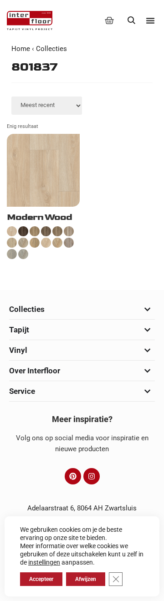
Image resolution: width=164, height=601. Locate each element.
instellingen (44, 562)
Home (20, 49)
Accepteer (41, 579)
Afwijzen (85, 579)
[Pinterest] (73, 476)
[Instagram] (91, 476)
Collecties (51, 49)
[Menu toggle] (150, 20)
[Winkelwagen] (109, 20)
